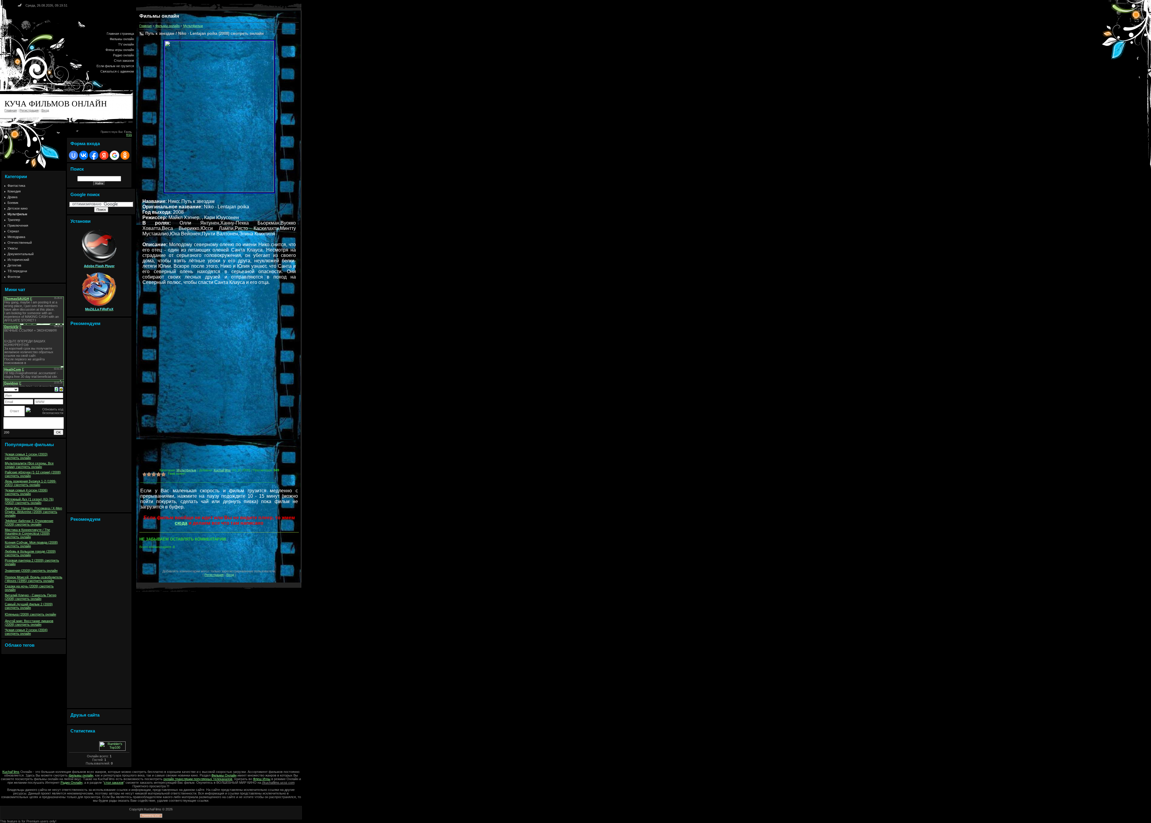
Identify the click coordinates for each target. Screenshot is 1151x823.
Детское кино (17, 208)
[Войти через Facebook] (93, 155)
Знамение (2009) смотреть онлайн (31, 570)
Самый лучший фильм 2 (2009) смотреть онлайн (29, 606)
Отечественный (19, 242)
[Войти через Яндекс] (104, 155)
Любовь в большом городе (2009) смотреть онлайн (30, 553)
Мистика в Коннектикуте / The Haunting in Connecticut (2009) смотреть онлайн (27, 533)
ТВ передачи (17, 271)
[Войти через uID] (73, 155)
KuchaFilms (222, 470)
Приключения (17, 225)
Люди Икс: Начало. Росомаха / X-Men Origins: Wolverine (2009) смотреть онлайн (33, 511)
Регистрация (29, 110)
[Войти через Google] (114, 155)
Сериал (13, 231)
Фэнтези (13, 277)
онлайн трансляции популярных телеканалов (197, 779)
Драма (12, 197)
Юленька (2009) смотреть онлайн (30, 614)
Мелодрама (16, 237)
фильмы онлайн (81, 775)
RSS (129, 134)
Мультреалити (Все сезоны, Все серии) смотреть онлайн (29, 465)
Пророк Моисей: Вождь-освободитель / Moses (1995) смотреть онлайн (33, 579)
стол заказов (113, 782)
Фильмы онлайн (167, 26)
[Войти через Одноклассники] (124, 155)
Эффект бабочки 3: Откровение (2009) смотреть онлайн (29, 522)
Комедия (14, 191)
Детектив (14, 265)
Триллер (13, 220)
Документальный (20, 254)
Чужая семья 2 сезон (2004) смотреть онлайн (26, 631)
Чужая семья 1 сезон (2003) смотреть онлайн (26, 456)
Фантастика (16, 185)
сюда (181, 523)
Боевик (12, 202)
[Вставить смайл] (61, 389)
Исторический (18, 259)
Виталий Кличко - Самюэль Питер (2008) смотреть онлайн (30, 597)
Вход (45, 110)
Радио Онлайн (71, 782)
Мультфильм (17, 214)
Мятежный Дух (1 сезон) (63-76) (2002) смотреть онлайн (29, 501)
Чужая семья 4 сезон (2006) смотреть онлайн (26, 492)
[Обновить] (56, 389)
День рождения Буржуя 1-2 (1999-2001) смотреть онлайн (30, 483)
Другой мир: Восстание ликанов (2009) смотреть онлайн (29, 622)
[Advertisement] (99, 420)
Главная (10, 110)
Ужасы (12, 248)
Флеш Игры (261, 779)
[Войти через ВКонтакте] (83, 155)
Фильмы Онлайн (223, 775)
